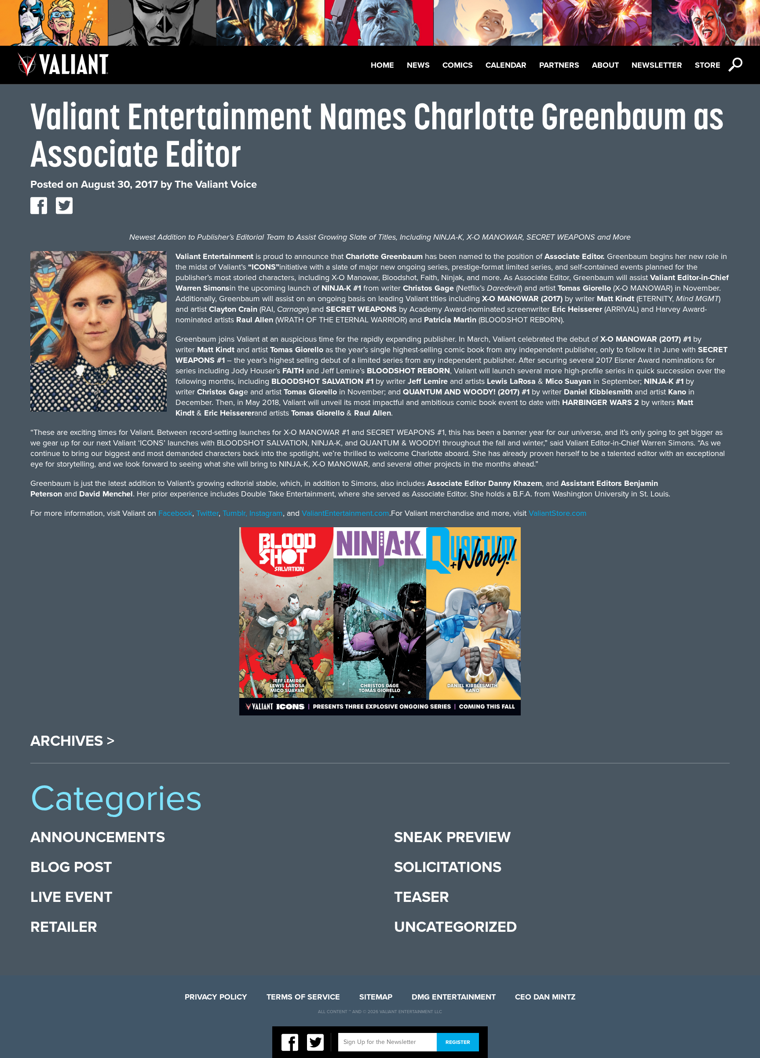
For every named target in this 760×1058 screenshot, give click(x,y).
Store (707, 65)
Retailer (63, 927)
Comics (457, 65)
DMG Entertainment (454, 997)
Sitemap (375, 997)
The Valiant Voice (216, 184)
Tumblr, (235, 513)
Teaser (421, 897)
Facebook (175, 513)
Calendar (506, 65)
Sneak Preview (452, 837)
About (605, 65)
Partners (559, 65)
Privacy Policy (216, 997)
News (418, 65)
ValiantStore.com (558, 513)
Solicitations (447, 867)
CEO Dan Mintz (545, 997)
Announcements (97, 837)
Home (382, 65)
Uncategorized (455, 927)
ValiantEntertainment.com (345, 513)
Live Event (71, 897)
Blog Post (71, 867)
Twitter (207, 513)
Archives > (72, 741)
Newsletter (657, 65)
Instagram (266, 513)
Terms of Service (303, 997)
